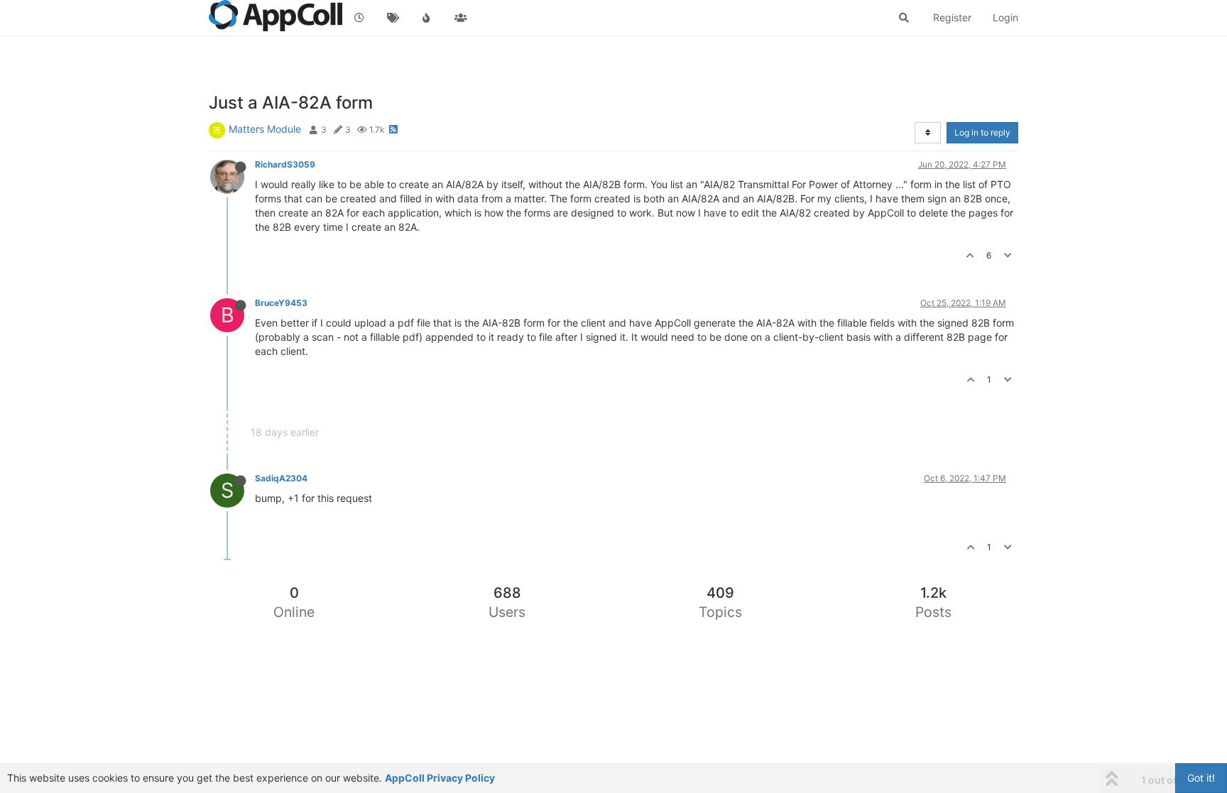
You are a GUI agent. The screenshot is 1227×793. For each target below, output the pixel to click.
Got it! (1201, 778)
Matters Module (265, 129)
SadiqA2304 (281, 478)
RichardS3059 (285, 164)
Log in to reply (982, 132)
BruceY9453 (281, 302)
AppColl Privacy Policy (440, 778)
